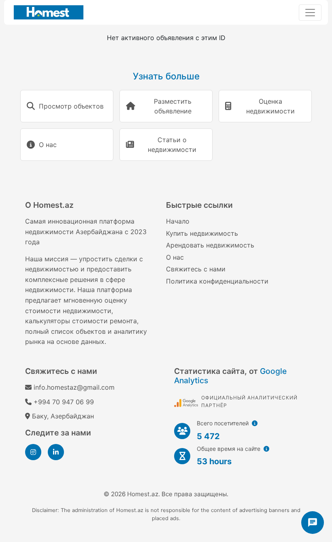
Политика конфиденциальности (217, 281)
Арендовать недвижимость (210, 245)
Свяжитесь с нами (196, 269)
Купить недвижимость (202, 233)
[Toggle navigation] (310, 12)
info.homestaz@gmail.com (74, 387)
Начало (177, 221)
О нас (175, 257)
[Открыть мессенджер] (312, 522)
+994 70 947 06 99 (64, 402)
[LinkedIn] (56, 452)
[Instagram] (33, 452)
